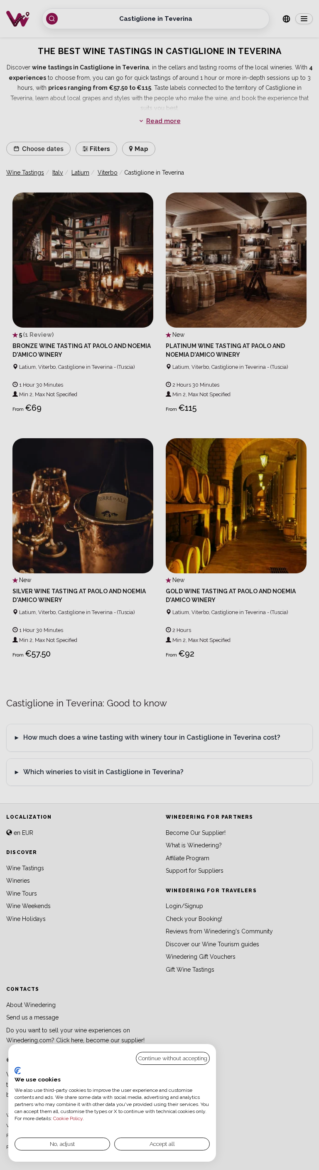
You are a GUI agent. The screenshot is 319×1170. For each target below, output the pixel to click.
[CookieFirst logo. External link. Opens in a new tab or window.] (18, 1070)
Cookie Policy (68, 1118)
